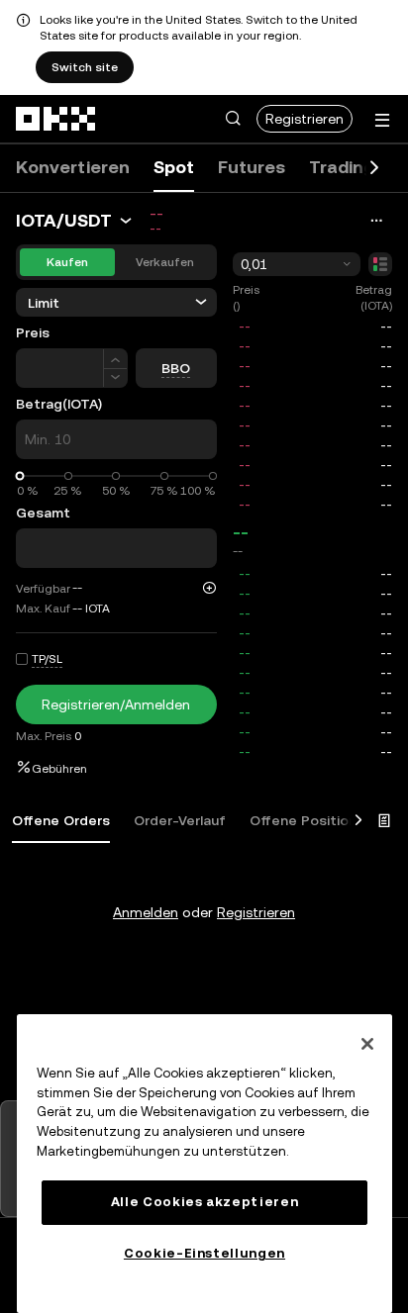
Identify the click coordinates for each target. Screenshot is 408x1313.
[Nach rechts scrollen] (374, 168)
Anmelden (145, 912)
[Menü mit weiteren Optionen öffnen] (382, 120)
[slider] (20, 476)
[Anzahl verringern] (115, 378)
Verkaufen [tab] (165, 262)
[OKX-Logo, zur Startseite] (56, 119)
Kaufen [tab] (67, 262)
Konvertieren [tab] (73, 166)
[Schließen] (367, 1044)
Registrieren (304, 119)
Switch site (84, 67)
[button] (233, 119)
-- (241, 531)
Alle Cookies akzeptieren (205, 1201)
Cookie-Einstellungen (204, 1253)
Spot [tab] (173, 166)
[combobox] (297, 264)
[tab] (61, 821)
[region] (204, 1163)
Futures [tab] (251, 166)
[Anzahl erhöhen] (115, 358)
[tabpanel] (204, 872)
